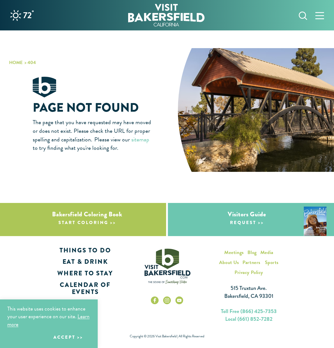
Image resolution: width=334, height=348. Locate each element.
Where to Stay (85, 273)
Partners (251, 262)
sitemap (140, 139)
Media (266, 252)
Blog (252, 252)
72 (28, 15)
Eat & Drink (85, 261)
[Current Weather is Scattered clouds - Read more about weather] (15, 15)
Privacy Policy (248, 272)
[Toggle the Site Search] (303, 15)
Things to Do (85, 250)
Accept (64, 337)
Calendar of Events (85, 288)
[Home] (166, 15)
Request (243, 222)
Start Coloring (83, 222)
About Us (229, 262)
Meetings (234, 252)
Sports (272, 262)
